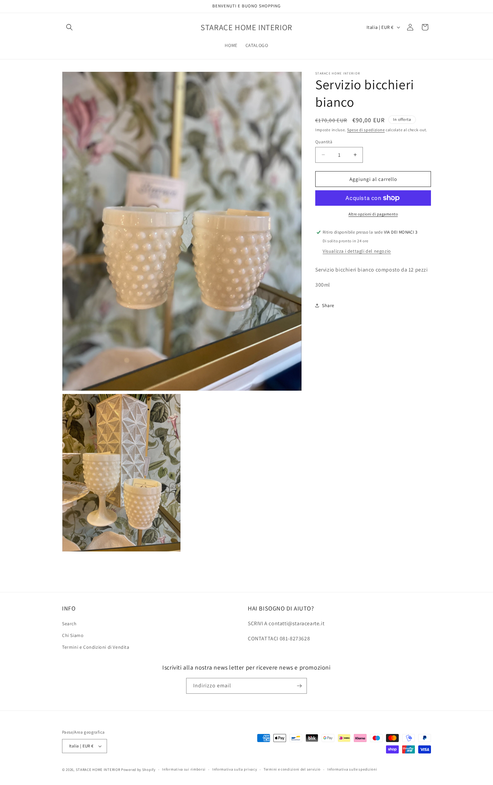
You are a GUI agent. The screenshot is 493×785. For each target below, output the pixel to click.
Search (69, 624)
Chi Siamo (73, 636)
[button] (69, 27)
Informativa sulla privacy (234, 769)
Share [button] (328, 305)
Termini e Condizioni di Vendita (95, 647)
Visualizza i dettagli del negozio (357, 251)
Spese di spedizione (366, 129)
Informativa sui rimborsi (184, 769)
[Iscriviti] (299, 686)
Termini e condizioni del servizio (292, 769)
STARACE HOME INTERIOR (98, 769)
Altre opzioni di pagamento (373, 213)
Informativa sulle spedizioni (352, 769)
